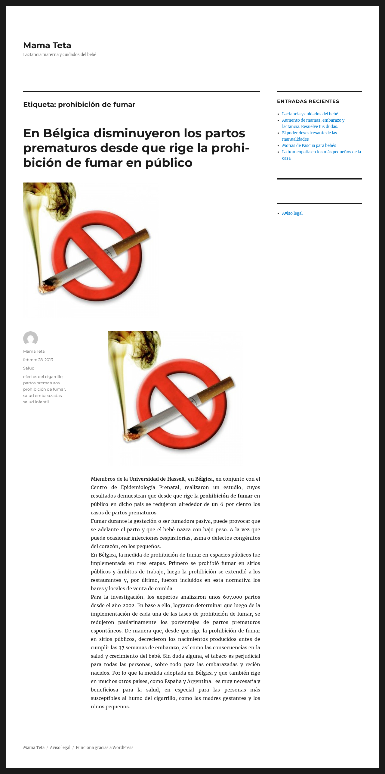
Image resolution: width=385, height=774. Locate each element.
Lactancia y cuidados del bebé (310, 114)
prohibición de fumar (44, 389)
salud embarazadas (42, 395)
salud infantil (36, 401)
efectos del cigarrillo (43, 376)
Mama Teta (47, 45)
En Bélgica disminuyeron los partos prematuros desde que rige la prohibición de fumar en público (136, 148)
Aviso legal (292, 213)
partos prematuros (41, 382)
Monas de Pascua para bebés (309, 145)
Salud (29, 368)
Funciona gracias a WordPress (105, 747)
